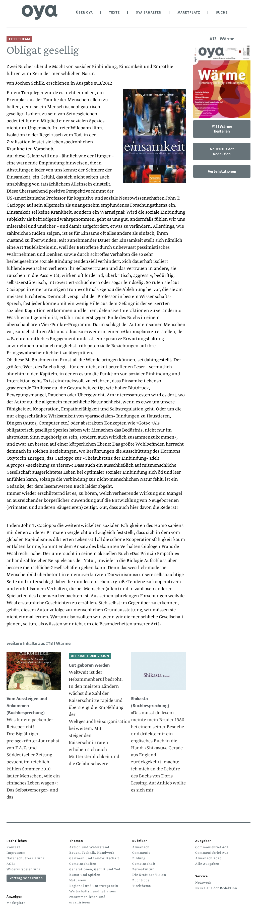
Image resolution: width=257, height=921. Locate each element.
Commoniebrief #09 (211, 847)
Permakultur (143, 869)
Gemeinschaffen (82, 864)
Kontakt (13, 847)
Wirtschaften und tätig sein (92, 891)
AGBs (11, 864)
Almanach (141, 847)
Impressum (16, 852)
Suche (222, 12)
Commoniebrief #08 (211, 852)
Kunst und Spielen (84, 875)
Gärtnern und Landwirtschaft (94, 858)
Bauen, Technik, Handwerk (91, 852)
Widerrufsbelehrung (23, 869)
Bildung (138, 858)
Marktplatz (188, 12)
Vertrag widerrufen (26, 878)
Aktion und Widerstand (89, 847)
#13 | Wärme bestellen (222, 129)
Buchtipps (140, 880)
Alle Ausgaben (207, 864)
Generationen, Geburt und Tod (94, 869)
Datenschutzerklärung (25, 858)
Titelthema (141, 886)
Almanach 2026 (208, 858)
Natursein (77, 880)
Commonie (141, 852)
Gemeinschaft (144, 864)
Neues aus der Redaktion (222, 151)
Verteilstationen (222, 171)
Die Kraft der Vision (149, 875)
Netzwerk (203, 882)
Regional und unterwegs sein (93, 886)
